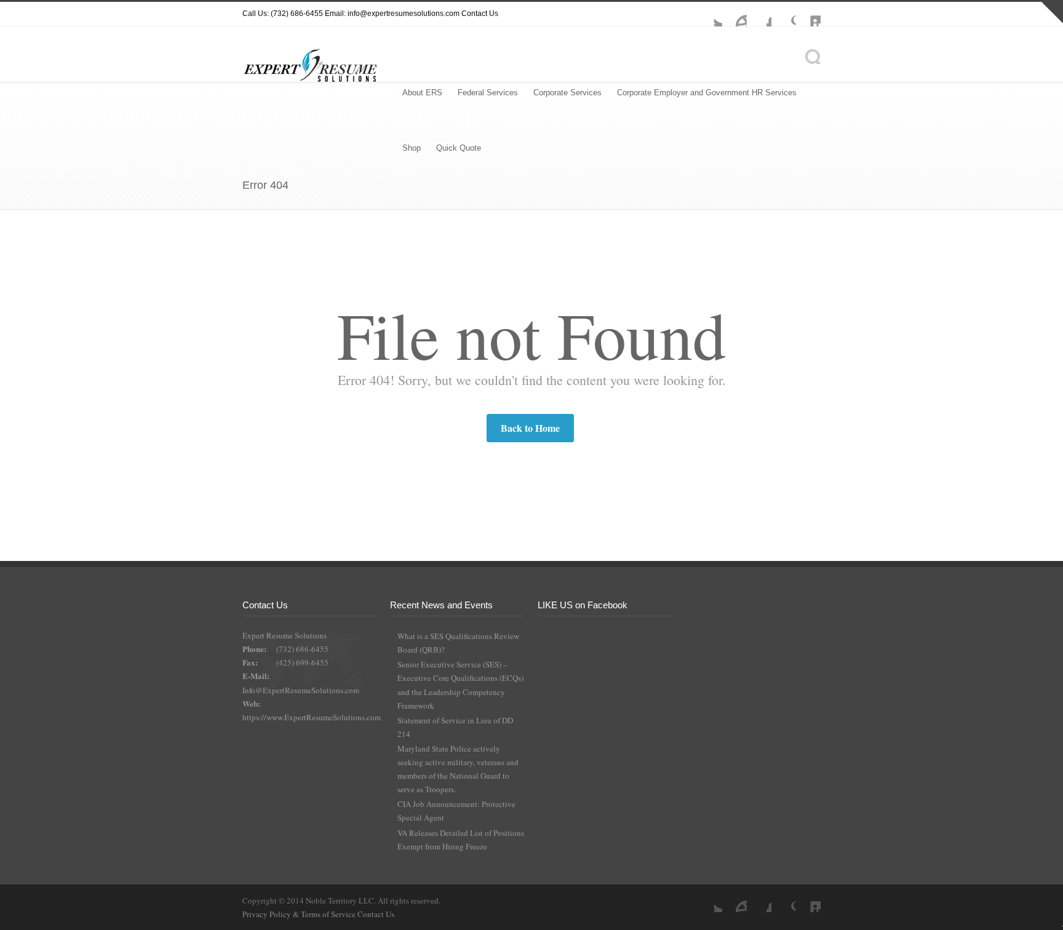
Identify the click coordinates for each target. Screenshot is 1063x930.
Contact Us (479, 13)
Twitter (710, 14)
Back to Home (530, 428)
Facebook (759, 14)
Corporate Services (567, 92)
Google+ (783, 14)
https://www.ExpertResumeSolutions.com (311, 717)
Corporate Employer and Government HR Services (707, 92)
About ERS (422, 92)
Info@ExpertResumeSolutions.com (300, 690)
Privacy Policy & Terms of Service (299, 914)
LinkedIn (808, 14)
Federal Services (488, 92)
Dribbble (734, 14)
